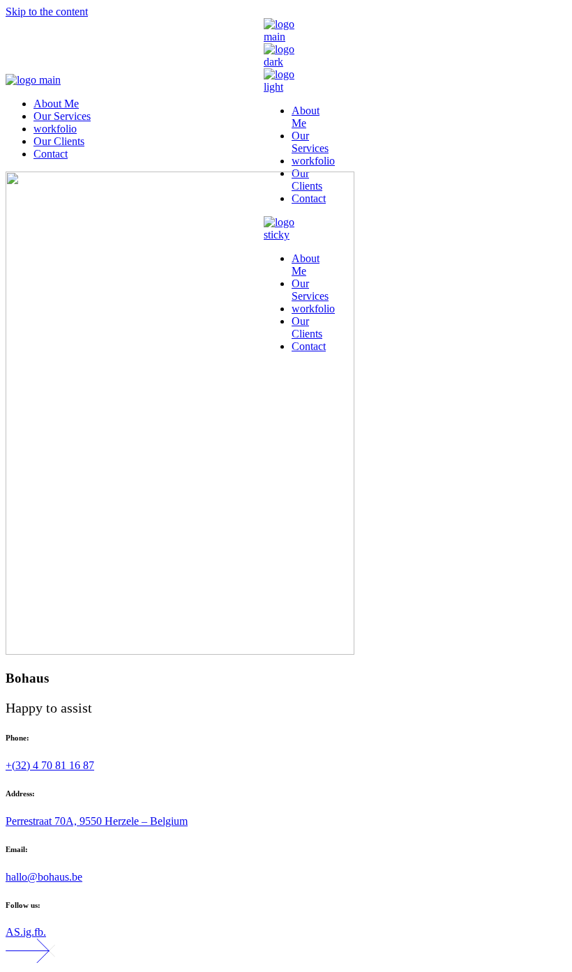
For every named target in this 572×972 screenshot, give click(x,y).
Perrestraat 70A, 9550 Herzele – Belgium (97, 821)
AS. (14, 932)
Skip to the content (47, 11)
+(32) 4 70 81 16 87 (50, 765)
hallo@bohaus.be (44, 877)
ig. (28, 932)
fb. (40, 932)
